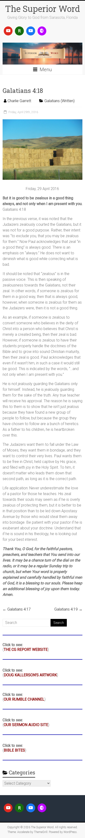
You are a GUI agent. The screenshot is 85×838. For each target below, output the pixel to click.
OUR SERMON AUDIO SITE (26, 725)
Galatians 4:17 (17, 609)
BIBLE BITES (14, 750)
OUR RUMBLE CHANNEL (24, 699)
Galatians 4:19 (68, 609)
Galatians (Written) (59, 101)
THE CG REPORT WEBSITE (26, 649)
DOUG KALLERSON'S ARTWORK (30, 675)
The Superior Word (42, 8)
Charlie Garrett (19, 101)
